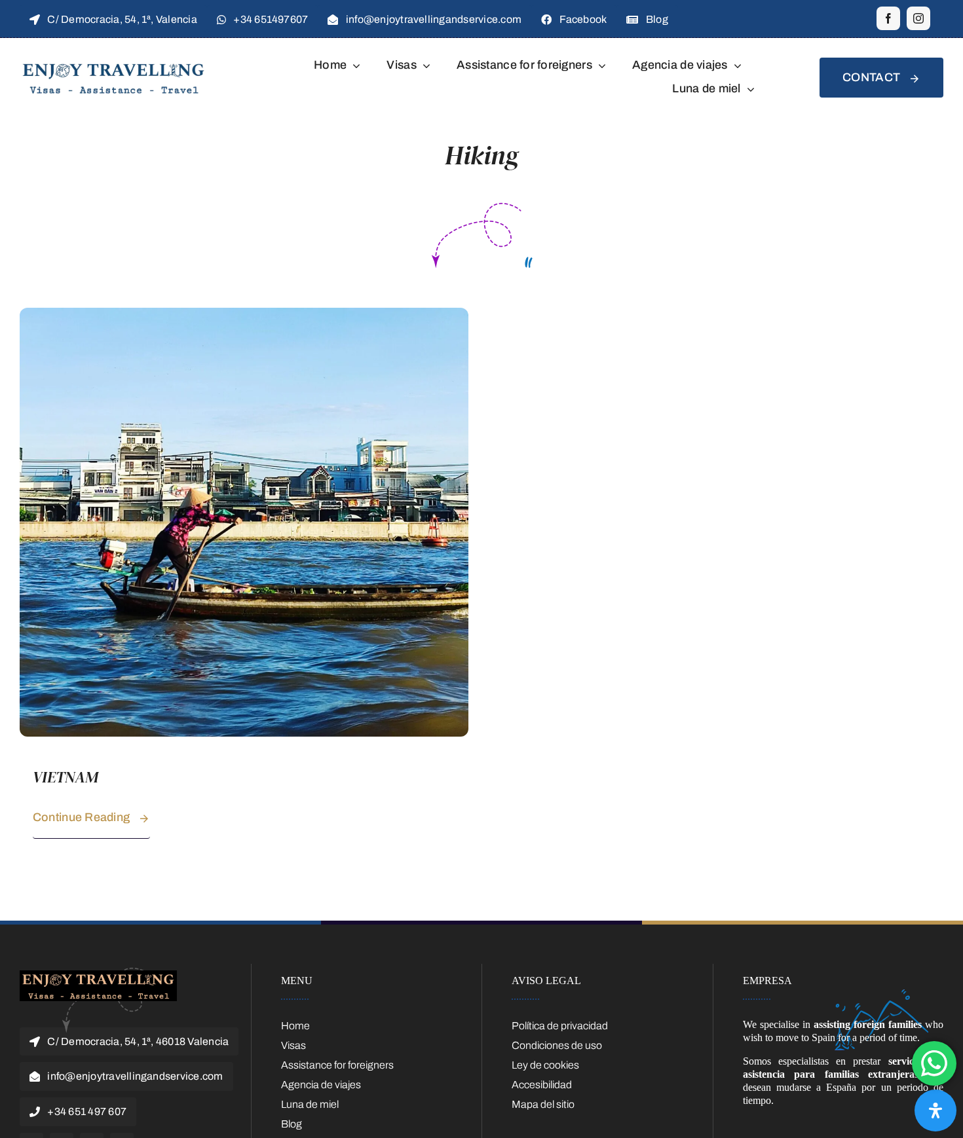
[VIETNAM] (244, 314)
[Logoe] (98, 975)
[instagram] (918, 18)
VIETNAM (65, 777)
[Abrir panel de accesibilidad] (935, 1110)
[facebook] (888, 18)
